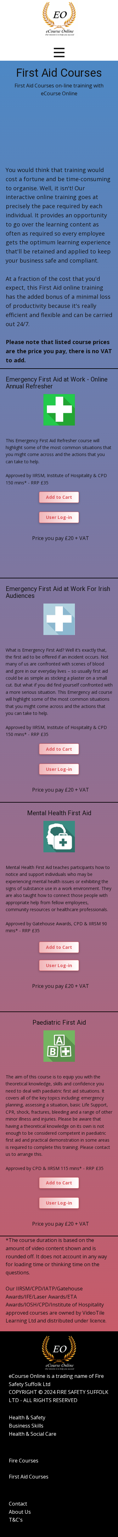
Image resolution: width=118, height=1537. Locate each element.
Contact (18, 1503)
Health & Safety (27, 1417)
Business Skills (26, 1425)
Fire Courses (23, 1460)
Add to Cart (59, 497)
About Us (20, 1511)
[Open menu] (59, 52)
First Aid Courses (28, 1476)
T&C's (16, 1519)
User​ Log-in (59, 517)
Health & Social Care (32, 1433)
